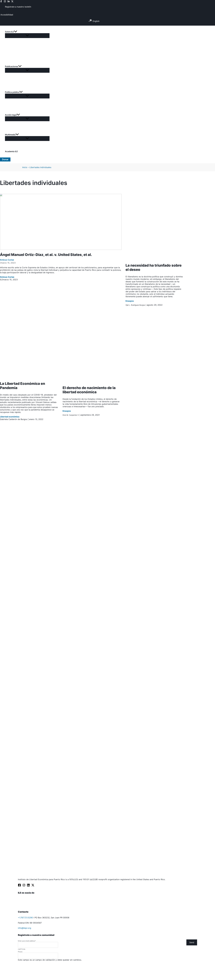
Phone (20, 952)
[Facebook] (1, 1)
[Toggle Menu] (27, 35)
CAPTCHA (21, 949)
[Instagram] (5, 1)
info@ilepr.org (24, 928)
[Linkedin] (28, 886)
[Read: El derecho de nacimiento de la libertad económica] (92, 382)
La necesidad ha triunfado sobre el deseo (154, 267)
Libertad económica (9, 416)
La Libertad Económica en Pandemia (22, 385)
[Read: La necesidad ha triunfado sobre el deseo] (155, 260)
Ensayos (130, 301)
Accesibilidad (6, 14)
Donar (5, 159)
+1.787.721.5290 (25, 917)
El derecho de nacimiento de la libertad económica (89, 390)
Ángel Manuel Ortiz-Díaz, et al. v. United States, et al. (46, 254)
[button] (27, 31)
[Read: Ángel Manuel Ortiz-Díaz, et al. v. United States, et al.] (61, 249)
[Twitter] (12, 1)
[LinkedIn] (8, 1)
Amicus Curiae (7, 260)
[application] (15, 31)
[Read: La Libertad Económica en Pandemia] (29, 378)
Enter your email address (27, 941)
